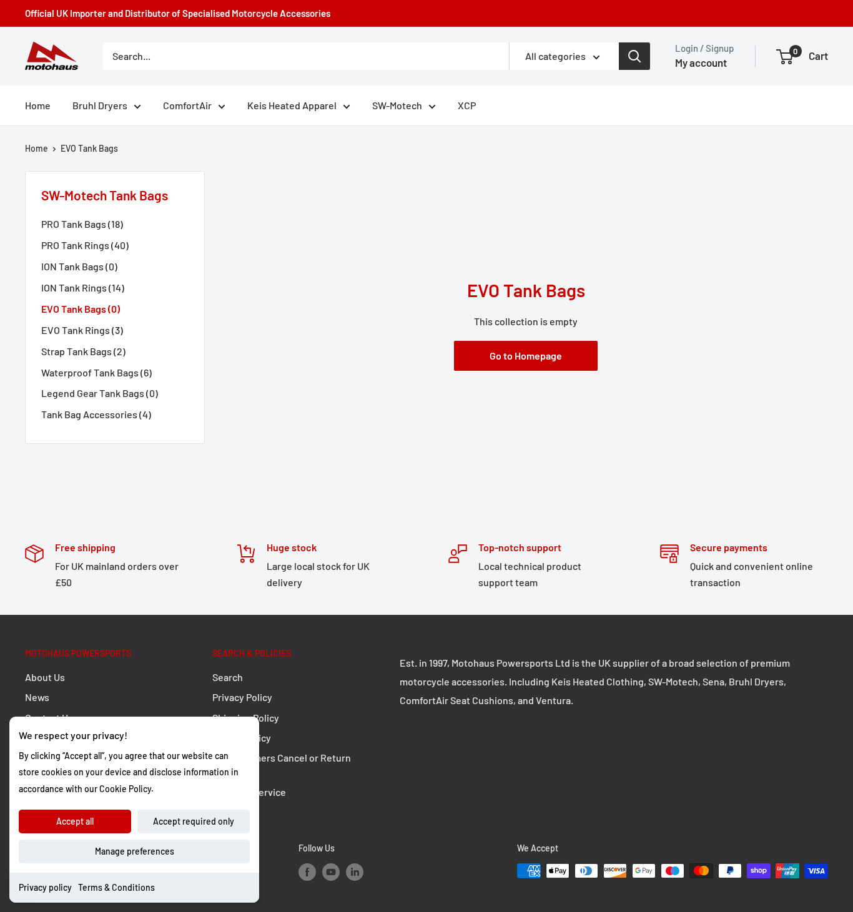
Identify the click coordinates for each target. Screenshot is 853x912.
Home (38, 105)
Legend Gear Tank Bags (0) (99, 393)
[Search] (634, 56)
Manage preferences (134, 851)
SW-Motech (397, 105)
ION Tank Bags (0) (79, 266)
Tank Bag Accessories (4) (96, 414)
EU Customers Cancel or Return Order (281, 764)
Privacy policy (45, 887)
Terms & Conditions (116, 887)
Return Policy (241, 737)
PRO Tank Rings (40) (85, 245)
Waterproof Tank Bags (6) (96, 372)
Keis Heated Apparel (292, 105)
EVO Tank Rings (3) (82, 330)
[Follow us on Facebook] (307, 872)
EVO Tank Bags (89, 148)
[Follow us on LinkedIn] (354, 872)
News (37, 697)
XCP (467, 105)
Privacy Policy (242, 697)
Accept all (75, 821)
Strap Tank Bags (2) (83, 351)
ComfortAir (187, 105)
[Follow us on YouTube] (331, 872)
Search (227, 677)
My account (701, 62)
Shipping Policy (245, 717)
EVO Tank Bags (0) (80, 309)
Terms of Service (249, 792)
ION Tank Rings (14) (82, 287)
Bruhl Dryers (99, 105)
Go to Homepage (526, 355)
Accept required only (193, 821)
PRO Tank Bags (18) (82, 224)
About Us (45, 677)
